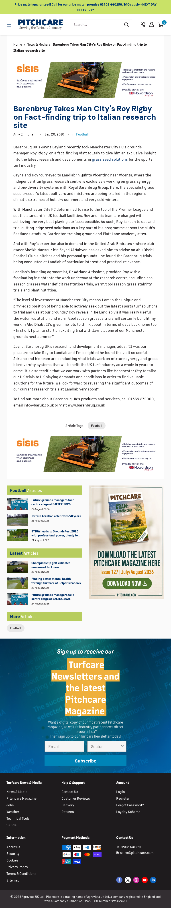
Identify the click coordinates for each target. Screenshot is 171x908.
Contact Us (69, 791)
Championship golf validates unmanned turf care (50, 565)
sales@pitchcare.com (136, 852)
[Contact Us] (143, 24)
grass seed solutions (110, 159)
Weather (12, 811)
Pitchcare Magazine (21, 798)
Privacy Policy (17, 867)
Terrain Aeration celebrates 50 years (56, 516)
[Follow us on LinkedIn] (153, 880)
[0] (160, 24)
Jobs (10, 805)
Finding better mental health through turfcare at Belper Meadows (56, 581)
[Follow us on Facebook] (119, 880)
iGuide (11, 825)
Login (120, 791)
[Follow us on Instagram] (136, 880)
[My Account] (151, 24)
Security (13, 853)
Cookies (12, 860)
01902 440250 (131, 847)
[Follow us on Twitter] (128, 880)
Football (15, 628)
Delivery (67, 805)
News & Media (37, 44)
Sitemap (12, 880)
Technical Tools (18, 818)
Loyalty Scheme (128, 811)
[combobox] (95, 24)
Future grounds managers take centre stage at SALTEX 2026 (52, 502)
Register (123, 798)
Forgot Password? (130, 805)
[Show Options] (122, 746)
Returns (67, 811)
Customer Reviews (75, 798)
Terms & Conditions (21, 873)
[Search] (126, 24)
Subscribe (85, 761)
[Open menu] (9, 24)
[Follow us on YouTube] (145, 880)
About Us (13, 847)
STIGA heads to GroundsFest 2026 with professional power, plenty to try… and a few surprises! (54, 533)
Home (17, 44)
